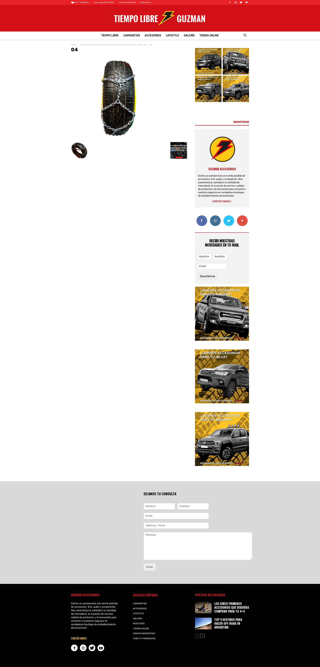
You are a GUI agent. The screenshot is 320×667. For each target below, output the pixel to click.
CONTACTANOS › (222, 201)
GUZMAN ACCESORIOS (222, 169)
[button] (245, 35)
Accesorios (153, 35)
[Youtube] (246, 2)
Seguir (215, 216)
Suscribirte (242, 216)
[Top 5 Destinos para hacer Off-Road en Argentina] (203, 623)
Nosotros (138, 623)
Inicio (73, 44)
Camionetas (131, 35)
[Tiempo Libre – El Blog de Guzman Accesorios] (160, 18)
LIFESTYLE (172, 35)
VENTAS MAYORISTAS (144, 633)
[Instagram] (235, 2)
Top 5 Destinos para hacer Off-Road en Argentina (228, 623)
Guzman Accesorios (127, 2)
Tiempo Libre (110, 35)
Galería (189, 35)
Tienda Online (145, 2)
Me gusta (202, 216)
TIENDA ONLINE (209, 35)
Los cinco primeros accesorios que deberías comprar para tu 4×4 (231, 607)
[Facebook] (230, 2)
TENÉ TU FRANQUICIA (144, 638)
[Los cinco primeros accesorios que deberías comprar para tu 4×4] (203, 607)
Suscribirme (207, 276)
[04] (119, 138)
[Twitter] (241, 2)
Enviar (149, 567)
